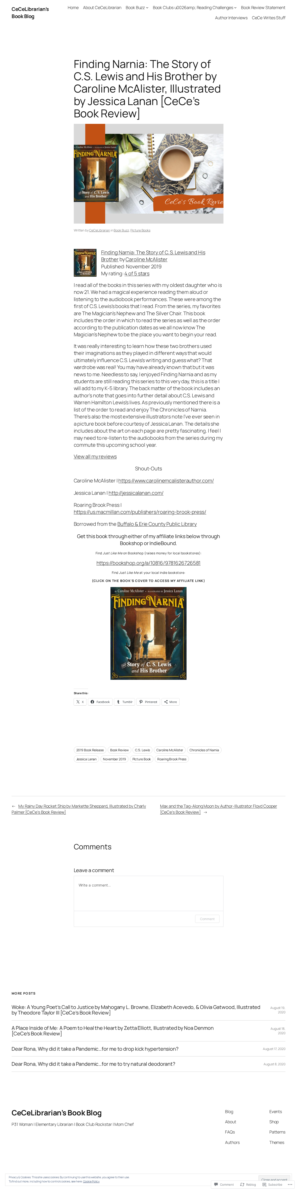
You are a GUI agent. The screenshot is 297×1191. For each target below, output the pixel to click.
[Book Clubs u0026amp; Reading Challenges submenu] (235, 7)
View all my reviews (95, 456)
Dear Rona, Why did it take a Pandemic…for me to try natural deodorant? (93, 1064)
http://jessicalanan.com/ (136, 492)
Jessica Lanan (86, 759)
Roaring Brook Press (171, 759)
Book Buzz (121, 230)
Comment (207, 919)
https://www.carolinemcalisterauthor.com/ (166, 480)
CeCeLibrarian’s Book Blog (30, 12)
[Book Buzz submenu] (147, 7)
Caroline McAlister (146, 259)
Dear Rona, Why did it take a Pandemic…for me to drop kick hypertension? (95, 1049)
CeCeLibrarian (99, 230)
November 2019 (114, 759)
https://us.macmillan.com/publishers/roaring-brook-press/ (140, 511)
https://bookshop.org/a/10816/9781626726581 (149, 562)
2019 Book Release (90, 750)
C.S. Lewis (142, 750)
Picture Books (140, 230)
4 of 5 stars (136, 273)
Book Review (119, 750)
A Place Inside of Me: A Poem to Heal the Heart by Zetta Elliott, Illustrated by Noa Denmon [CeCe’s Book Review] (113, 1031)
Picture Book (141, 759)
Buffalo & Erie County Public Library (157, 523)
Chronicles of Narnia (204, 750)
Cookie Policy (91, 1181)
